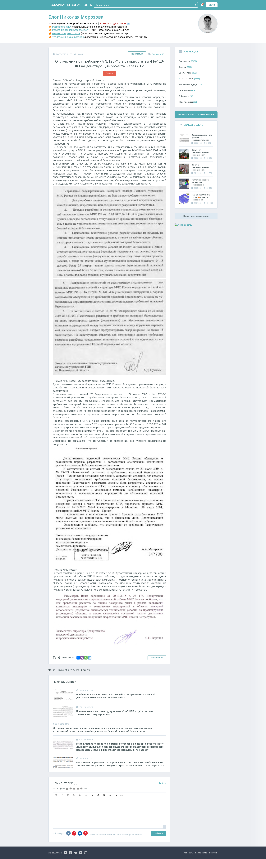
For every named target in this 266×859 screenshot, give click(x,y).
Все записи (188, 61)
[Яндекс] (74, 833)
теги (213, 852)
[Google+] (85, 833)
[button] (56, 795)
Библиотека (188, 72)
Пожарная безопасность (70, 5)
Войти (212, 4)
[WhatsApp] (86, 658)
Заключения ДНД (191, 84)
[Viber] (82, 658)
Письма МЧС (158, 54)
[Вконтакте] (68, 833)
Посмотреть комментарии (196, 216)
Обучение (186, 96)
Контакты (188, 852)
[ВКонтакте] (78, 658)
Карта (201, 852)
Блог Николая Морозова (75, 17)
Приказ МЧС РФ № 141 (68, 670)
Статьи (185, 67)
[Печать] (55, 658)
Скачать (109, 73)
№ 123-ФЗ (85, 670)
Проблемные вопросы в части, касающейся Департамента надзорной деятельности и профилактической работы (115, 696)
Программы (187, 90)
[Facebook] (80, 833)
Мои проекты (188, 102)
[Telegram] (89, 658)
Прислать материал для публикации (196, 114)
